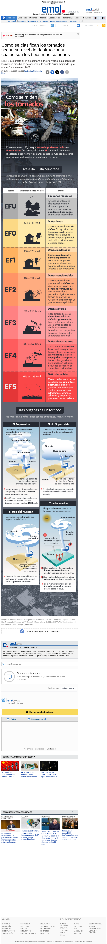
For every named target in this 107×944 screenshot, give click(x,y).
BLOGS (62, 932)
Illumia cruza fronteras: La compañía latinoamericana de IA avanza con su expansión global (30, 835)
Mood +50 (46, 817)
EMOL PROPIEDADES (47, 926)
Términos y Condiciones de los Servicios (59, 941)
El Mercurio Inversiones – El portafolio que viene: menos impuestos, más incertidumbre (9, 838)
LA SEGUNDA (78, 931)
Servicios (87, 18)
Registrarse (98, 12)
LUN (75, 928)
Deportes (33, 18)
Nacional (11, 18)
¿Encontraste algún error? (42, 631)
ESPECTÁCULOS (8, 931)
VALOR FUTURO (95, 928)
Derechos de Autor (21, 941)
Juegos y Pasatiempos (58, 21)
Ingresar (89, 12)
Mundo (43, 18)
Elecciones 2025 (75, 21)
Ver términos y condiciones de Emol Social (40, 749)
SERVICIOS (24, 926)
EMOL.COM (64, 928)
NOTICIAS (6, 924)
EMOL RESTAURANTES (28, 933)
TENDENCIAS (25, 924)
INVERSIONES (79, 926)
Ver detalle (28, 624)
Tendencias (68, 18)
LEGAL (62, 935)
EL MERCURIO (65, 930)
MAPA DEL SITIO (45, 933)
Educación (22, 21)
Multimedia (44, 21)
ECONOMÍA (6, 926)
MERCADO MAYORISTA (93, 931)
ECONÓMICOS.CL (95, 924)
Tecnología (12, 21)
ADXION (92, 926)
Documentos (33, 21)
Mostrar (53, 4)
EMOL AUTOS (44, 924)
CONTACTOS (44, 931)
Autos (78, 18)
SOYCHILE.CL (79, 933)
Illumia (24, 817)
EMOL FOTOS (25, 931)
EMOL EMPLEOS (46, 928)
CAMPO (76, 924)
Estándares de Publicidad (83, 941)
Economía (22, 18)
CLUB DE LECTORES (64, 924)
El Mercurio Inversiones (7, 818)
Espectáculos (54, 18)
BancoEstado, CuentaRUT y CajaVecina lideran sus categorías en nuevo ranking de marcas (71, 835)
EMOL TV (23, 928)
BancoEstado (68, 817)
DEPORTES (6, 928)
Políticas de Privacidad (37, 941)
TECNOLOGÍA (7, 933)
